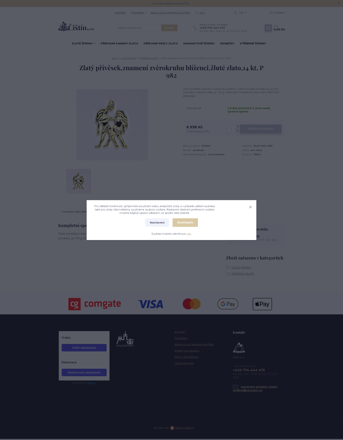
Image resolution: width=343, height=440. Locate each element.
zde (189, 233)
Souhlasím (185, 222)
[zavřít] (250, 206)
